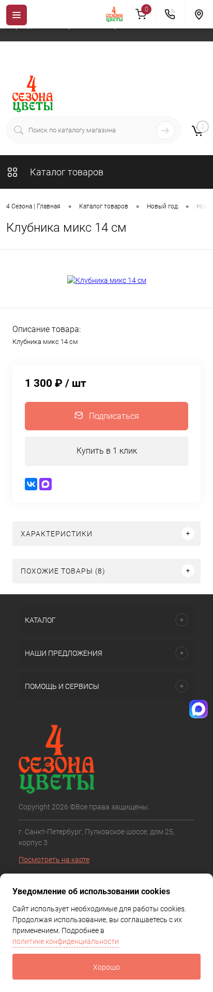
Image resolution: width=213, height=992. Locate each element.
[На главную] (116, 14)
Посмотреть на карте (54, 859)
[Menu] (16, 15)
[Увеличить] (106, 280)
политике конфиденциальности (65, 941)
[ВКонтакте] (31, 484)
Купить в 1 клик (107, 451)
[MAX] (45, 484)
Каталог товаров (65, 172)
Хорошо (106, 967)
